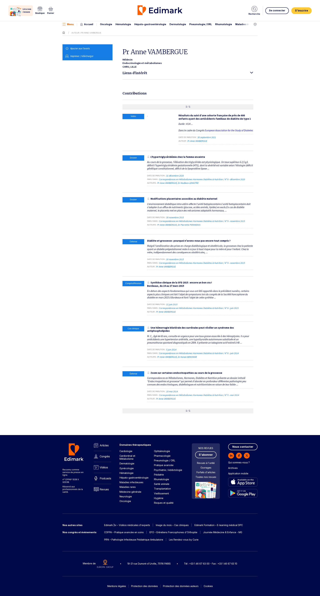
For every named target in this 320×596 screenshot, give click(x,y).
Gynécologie (127, 468)
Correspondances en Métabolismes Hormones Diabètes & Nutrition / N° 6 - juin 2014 (199, 353)
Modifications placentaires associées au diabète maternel (183, 198)
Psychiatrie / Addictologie (168, 470)
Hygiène (158, 498)
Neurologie (126, 496)
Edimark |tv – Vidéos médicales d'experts (127, 525)
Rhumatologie (223, 24)
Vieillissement (161, 493)
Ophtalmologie (162, 451)
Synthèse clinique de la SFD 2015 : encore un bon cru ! (179, 284)
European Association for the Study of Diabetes (229, 130)
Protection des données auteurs (180, 586)
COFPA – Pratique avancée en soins (124, 532)
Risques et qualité (164, 502)
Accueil (88, 24)
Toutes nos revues (206, 477)
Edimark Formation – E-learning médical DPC (218, 525)
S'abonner (206, 454)
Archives (233, 468)
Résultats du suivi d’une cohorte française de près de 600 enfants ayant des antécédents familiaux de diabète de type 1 (214, 117)
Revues (104, 489)
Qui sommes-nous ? (239, 462)
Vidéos (104, 467)
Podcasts (105, 478)
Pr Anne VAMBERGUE (197, 140)
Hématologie (123, 24)
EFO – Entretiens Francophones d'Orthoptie (173, 532)
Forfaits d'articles (205, 472)
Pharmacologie (162, 455)
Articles (104, 445)
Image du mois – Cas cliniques (172, 525)
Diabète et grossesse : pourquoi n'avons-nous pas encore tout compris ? (188, 240)
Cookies (208, 586)
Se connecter (277, 10)
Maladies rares (128, 487)
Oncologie (106, 24)
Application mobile (238, 473)
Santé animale (161, 484)
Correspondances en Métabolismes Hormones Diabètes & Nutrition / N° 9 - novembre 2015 (202, 221)
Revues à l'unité (206, 463)
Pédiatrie (159, 474)
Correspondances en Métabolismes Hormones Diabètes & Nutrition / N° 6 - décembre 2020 (202, 179)
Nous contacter (242, 446)
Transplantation (162, 488)
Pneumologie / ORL (200, 24)
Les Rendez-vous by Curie (183, 539)
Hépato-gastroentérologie (150, 24)
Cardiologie (126, 451)
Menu (70, 24)
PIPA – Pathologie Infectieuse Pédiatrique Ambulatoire (133, 539)
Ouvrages (205, 467)
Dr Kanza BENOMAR (187, 356)
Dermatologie (178, 24)
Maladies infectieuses (248, 24)
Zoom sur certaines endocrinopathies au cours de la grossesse (186, 372)
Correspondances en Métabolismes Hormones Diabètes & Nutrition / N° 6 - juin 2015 (199, 308)
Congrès (105, 456)
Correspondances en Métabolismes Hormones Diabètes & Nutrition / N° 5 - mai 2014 (199, 395)
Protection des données (144, 586)
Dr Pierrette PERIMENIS (189, 224)
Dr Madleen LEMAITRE (188, 182)
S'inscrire (301, 10)
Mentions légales (116, 586)
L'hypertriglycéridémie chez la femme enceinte (177, 156)
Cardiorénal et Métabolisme (127, 457)
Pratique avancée (164, 465)
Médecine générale (130, 491)
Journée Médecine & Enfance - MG (222, 532)
